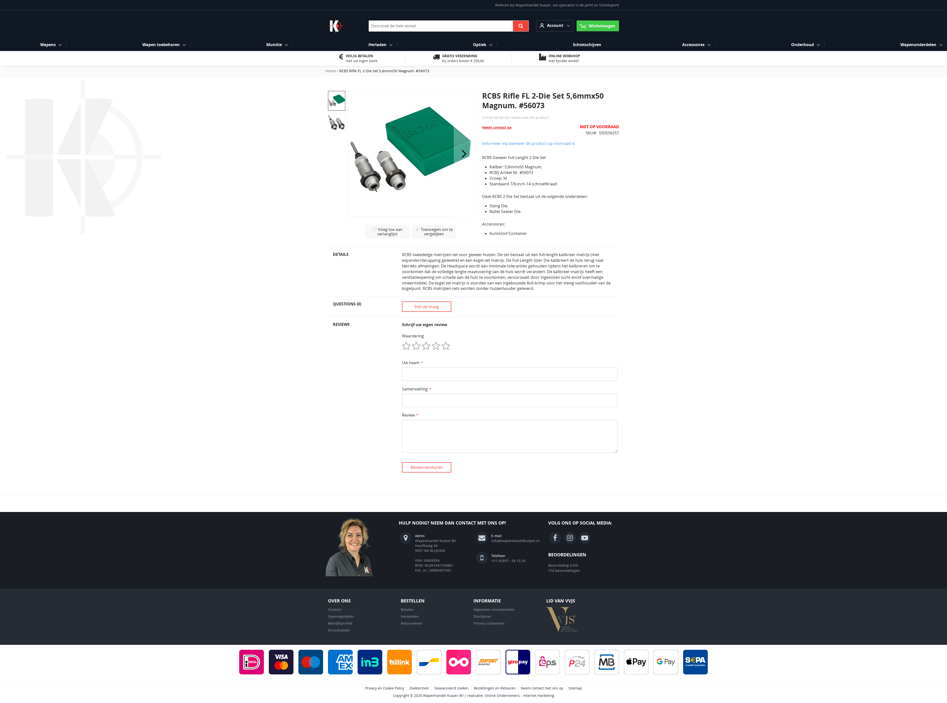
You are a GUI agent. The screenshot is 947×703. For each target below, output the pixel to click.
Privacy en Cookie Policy (384, 688)
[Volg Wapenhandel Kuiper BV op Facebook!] (555, 538)
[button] (554, 26)
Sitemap (575, 688)
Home (331, 70)
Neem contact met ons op (542, 688)
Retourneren (411, 623)
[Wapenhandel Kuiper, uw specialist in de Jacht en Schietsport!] (343, 25)
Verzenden (410, 616)
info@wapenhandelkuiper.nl (515, 540)
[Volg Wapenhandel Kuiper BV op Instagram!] (570, 538)
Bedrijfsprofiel (340, 623)
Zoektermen (419, 688)
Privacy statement (489, 623)
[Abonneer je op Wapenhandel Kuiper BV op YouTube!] (585, 538)
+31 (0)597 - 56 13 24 (508, 560)
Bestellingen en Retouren (495, 688)
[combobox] (449, 26)
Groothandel (338, 630)
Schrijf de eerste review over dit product (515, 117)
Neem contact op (496, 127)
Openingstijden (341, 616)
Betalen (407, 609)
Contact (334, 609)
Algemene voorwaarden (494, 609)
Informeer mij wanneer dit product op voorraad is (528, 143)
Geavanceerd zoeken (451, 688)
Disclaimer (482, 616)
